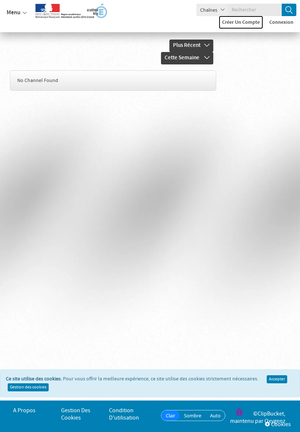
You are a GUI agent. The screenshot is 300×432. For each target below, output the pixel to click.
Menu (13, 12)
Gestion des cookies (28, 387)
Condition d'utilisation (124, 414)
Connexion (281, 22)
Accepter (277, 379)
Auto (215, 415)
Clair (170, 415)
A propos (24, 410)
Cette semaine (182, 58)
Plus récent (186, 45)
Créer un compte (241, 22)
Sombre (192, 415)
